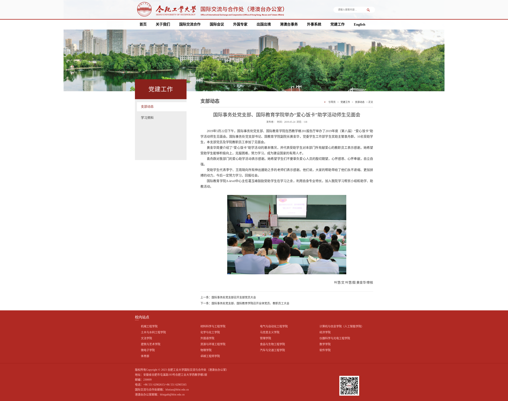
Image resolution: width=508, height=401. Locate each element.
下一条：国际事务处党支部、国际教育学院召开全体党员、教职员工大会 (244, 303)
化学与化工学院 (210, 332)
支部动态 (147, 106)
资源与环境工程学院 (212, 344)
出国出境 (264, 24)
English (359, 24)
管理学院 (265, 338)
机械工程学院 (149, 326)
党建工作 (337, 24)
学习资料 (147, 117)
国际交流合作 (190, 24)
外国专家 (240, 24)
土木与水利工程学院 (153, 332)
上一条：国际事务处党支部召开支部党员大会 (228, 297)
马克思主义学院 (269, 332)
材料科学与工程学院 (212, 326)
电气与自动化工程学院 (274, 326)
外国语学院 (207, 338)
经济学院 (325, 332)
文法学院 (146, 338)
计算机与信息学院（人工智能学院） (341, 326)
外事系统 (314, 24)
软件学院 (325, 350)
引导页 (332, 102)
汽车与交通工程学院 (272, 350)
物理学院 (206, 350)
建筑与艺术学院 (150, 344)
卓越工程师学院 (210, 356)
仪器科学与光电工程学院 (334, 338)
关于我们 (163, 24)
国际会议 (217, 24)
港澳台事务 (289, 24)
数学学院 (325, 344)
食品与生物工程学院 (272, 344)
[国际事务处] (210, 10)
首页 (143, 24)
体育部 (145, 356)
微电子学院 (148, 350)
